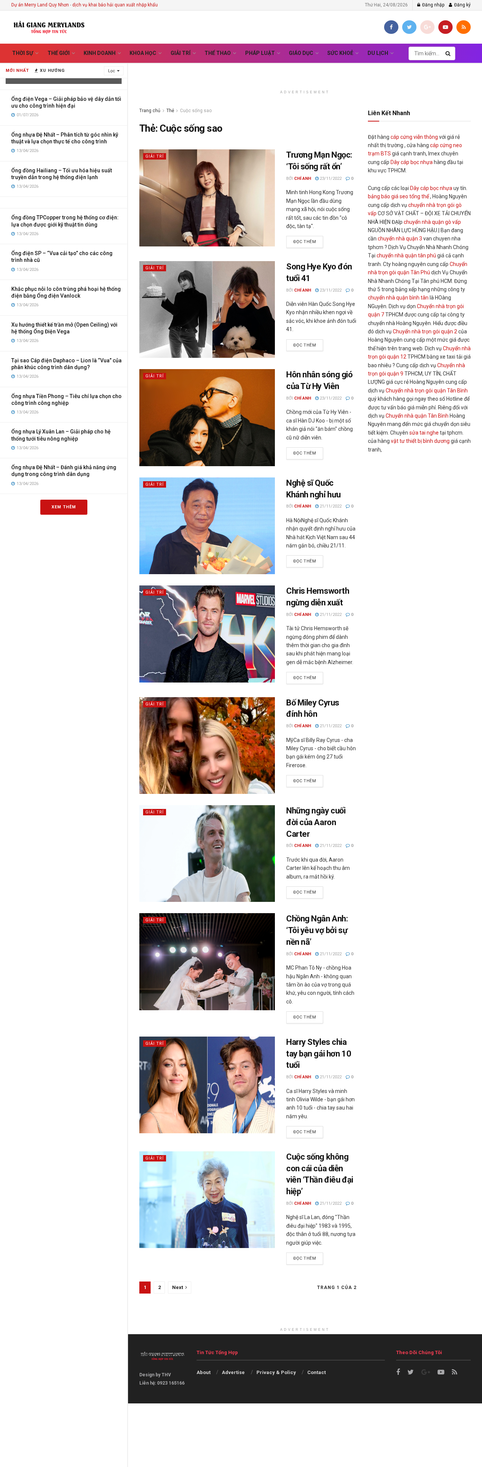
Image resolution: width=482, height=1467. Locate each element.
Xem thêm (64, 507)
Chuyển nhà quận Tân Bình (417, 416)
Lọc (111, 70)
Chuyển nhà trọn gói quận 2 (425, 331)
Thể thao (217, 53)
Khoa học (143, 53)
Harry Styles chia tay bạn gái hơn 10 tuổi (318, 1053)
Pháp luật (260, 53)
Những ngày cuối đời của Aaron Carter (315, 822)
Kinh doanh (100, 53)
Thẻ (170, 110)
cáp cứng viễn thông (414, 137)
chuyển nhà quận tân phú (406, 255)
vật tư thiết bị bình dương (420, 441)
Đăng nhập (432, 5)
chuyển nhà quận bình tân (398, 298)
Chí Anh (302, 178)
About (203, 1372)
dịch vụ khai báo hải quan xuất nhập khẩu (115, 5)
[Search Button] (448, 53)
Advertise (233, 1372)
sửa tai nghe (424, 433)
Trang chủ (149, 110)
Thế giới (58, 53)
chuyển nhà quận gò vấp (432, 222)
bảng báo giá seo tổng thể (398, 196)
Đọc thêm (304, 241)
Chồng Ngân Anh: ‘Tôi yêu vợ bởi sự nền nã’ (317, 930)
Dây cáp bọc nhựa (411, 162)
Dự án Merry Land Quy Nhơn (40, 5)
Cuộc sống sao (196, 110)
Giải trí (181, 53)
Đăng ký (462, 5)
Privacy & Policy (276, 1372)
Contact (316, 1372)
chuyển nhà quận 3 (400, 239)
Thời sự (22, 53)
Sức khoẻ (340, 53)
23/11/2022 (330, 178)
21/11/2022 (330, 506)
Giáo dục (301, 53)
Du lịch (378, 53)
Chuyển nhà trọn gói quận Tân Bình (427, 391)
